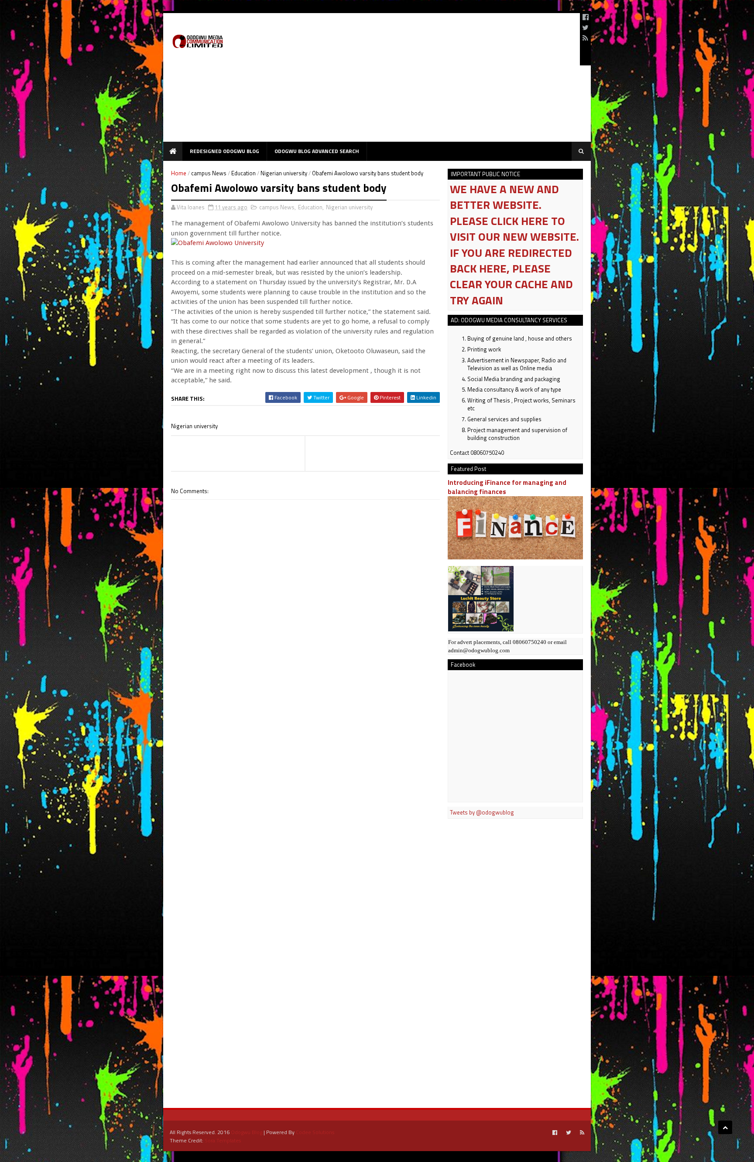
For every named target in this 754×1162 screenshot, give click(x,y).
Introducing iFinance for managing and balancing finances (507, 487)
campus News (208, 173)
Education (243, 173)
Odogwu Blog (246, 1132)
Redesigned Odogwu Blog (224, 151)
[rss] (585, 38)
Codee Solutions (315, 1132)
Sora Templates (223, 1140)
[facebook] (586, 17)
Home (178, 173)
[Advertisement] (414, 81)
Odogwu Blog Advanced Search (316, 151)
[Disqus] (305, 748)
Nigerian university (283, 173)
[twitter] (585, 27)
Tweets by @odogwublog (482, 812)
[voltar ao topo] (725, 1127)
